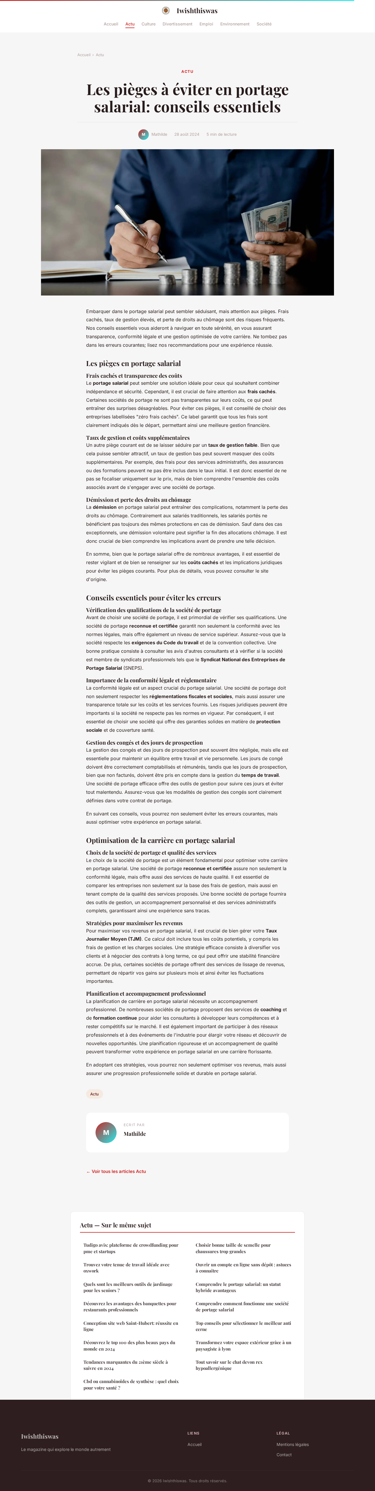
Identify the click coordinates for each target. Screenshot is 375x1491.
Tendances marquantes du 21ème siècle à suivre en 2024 (125, 1365)
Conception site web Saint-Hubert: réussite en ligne (130, 1326)
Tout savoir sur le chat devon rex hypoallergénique (229, 1365)
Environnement (235, 23)
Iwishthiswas (197, 10)
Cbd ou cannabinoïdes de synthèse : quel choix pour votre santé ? (131, 1384)
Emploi (206, 23)
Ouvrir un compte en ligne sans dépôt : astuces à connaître (243, 1268)
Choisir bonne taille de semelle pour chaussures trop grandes (233, 1248)
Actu (129, 23)
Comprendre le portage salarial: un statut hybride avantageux (238, 1287)
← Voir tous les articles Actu (116, 1171)
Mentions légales (293, 1444)
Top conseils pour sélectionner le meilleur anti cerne (243, 1326)
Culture (149, 23)
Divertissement (177, 23)
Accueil (111, 23)
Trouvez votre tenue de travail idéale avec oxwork (126, 1268)
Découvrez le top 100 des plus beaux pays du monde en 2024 (129, 1345)
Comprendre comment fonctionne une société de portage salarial (242, 1307)
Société (264, 23)
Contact (284, 1454)
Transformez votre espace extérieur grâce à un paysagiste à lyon (243, 1345)
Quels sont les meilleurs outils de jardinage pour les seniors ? (128, 1287)
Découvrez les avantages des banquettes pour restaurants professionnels (129, 1307)
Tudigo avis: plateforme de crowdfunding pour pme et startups (130, 1248)
